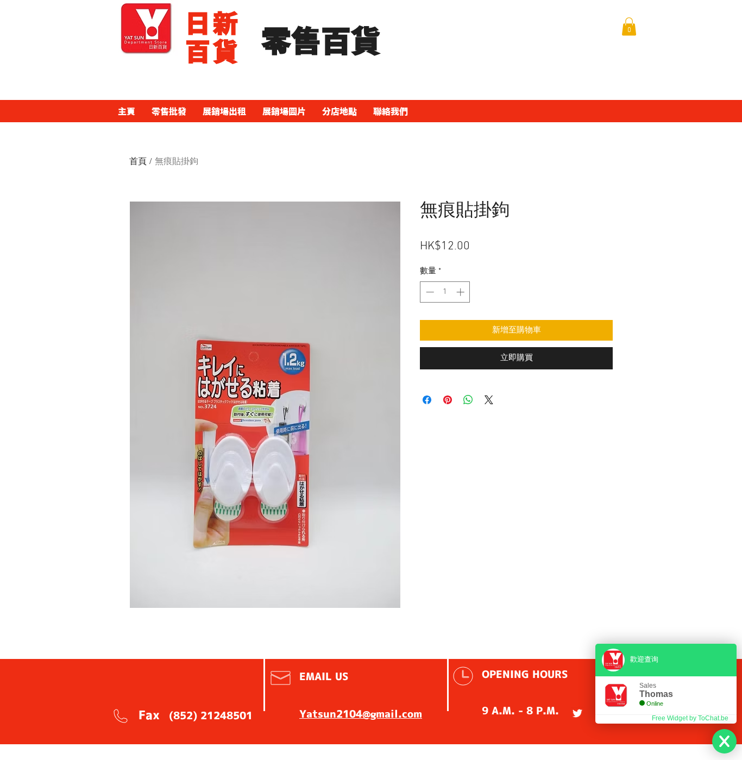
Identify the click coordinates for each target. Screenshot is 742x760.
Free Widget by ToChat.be (690, 718)
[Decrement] (429, 292)
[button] (629, 26)
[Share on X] (488, 399)
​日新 (212, 23)
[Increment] (461, 292)
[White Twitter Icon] (577, 713)
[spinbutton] (445, 292)
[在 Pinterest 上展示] (447, 399)
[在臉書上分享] (426, 399)
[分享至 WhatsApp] (468, 399)
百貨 (212, 51)
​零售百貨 (321, 41)
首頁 (138, 161)
